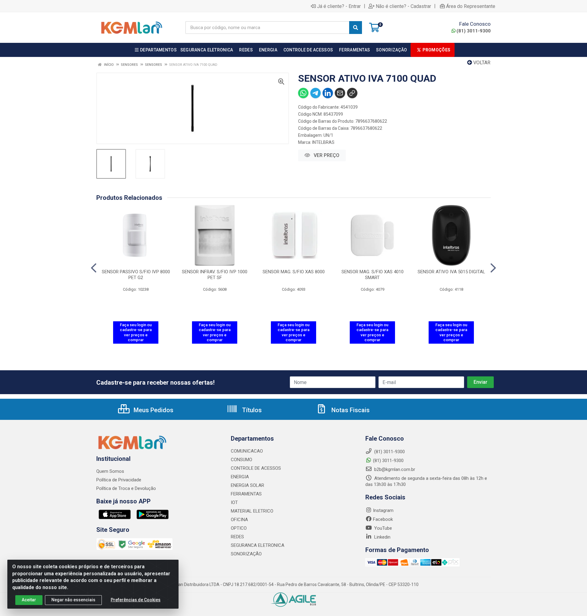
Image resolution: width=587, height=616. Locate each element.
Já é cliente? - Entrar (339, 6)
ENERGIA (240, 477)
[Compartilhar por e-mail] (340, 93)
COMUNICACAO (247, 451)
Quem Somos (110, 471)
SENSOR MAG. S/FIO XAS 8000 (294, 271)
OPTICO (239, 528)
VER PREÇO (325, 155)
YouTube (382, 528)
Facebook (383, 519)
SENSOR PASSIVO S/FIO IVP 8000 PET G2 (136, 274)
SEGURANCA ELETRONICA (257, 545)
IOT (234, 502)
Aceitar (29, 599)
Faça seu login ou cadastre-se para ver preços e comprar (136, 332)
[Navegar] (93, 268)
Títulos (251, 410)
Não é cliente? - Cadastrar (403, 6)
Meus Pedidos (152, 410)
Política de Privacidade (118, 480)
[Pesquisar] (355, 27)
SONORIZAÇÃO (246, 554)
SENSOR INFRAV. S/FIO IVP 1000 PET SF (214, 274)
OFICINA (239, 519)
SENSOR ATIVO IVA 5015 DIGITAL (451, 271)
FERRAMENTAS (246, 494)
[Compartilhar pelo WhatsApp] (303, 93)
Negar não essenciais (73, 599)
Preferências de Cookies (136, 599)
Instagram (383, 510)
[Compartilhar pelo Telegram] (315, 93)
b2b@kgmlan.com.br (394, 469)
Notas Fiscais (350, 410)
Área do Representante (470, 6)
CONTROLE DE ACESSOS (256, 468)
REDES (237, 536)
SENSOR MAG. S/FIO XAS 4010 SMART (372, 274)
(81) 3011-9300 (473, 31)
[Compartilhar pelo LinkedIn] (328, 93)
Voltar (481, 62)
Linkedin (381, 537)
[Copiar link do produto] (352, 93)
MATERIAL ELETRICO (252, 511)
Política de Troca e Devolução (126, 488)
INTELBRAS (323, 142)
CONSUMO (241, 459)
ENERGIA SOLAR (247, 485)
